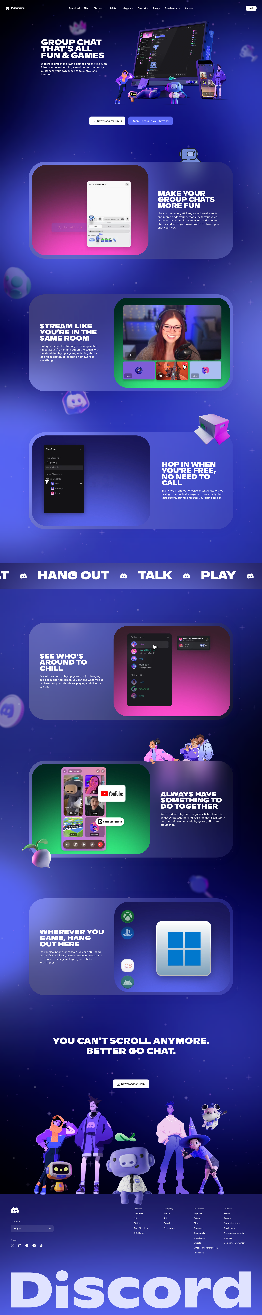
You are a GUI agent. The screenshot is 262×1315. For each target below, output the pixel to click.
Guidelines (229, 1228)
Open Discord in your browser (150, 121)
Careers (190, 9)
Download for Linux (109, 121)
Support (198, 1213)
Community (199, 1233)
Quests (197, 1243)
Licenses (228, 1238)
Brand (167, 1223)
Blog (196, 1223)
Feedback (199, 1253)
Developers (199, 1238)
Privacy (227, 1218)
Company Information (234, 1243)
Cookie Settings (231, 1223)
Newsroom (169, 1228)
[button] (99, 8)
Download (74, 9)
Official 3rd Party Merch (206, 1248)
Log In (251, 8)
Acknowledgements (234, 1233)
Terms (227, 1213)
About (167, 1213)
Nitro (87, 9)
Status (137, 1223)
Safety (197, 1218)
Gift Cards (139, 1233)
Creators (198, 1228)
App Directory (141, 1228)
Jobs (166, 1218)
